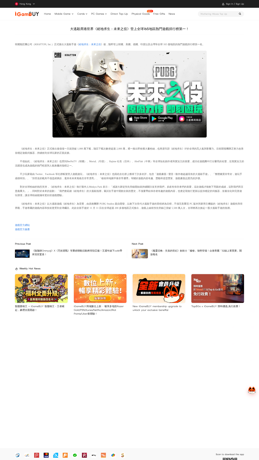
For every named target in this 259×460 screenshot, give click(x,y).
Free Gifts (159, 13)
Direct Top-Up (119, 13)
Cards (81, 13)
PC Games (97, 13)
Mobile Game (62, 13)
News (172, 13)
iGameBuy (27, 13)
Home (47, 13)
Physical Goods (141, 13)
